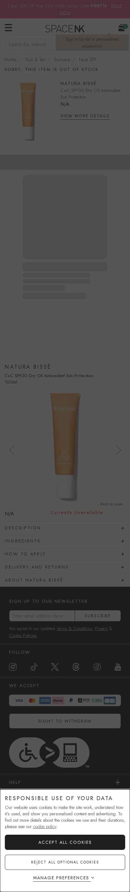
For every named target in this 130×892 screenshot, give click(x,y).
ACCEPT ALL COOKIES (65, 842)
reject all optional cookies (65, 862)
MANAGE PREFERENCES (61, 878)
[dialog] (65, 840)
